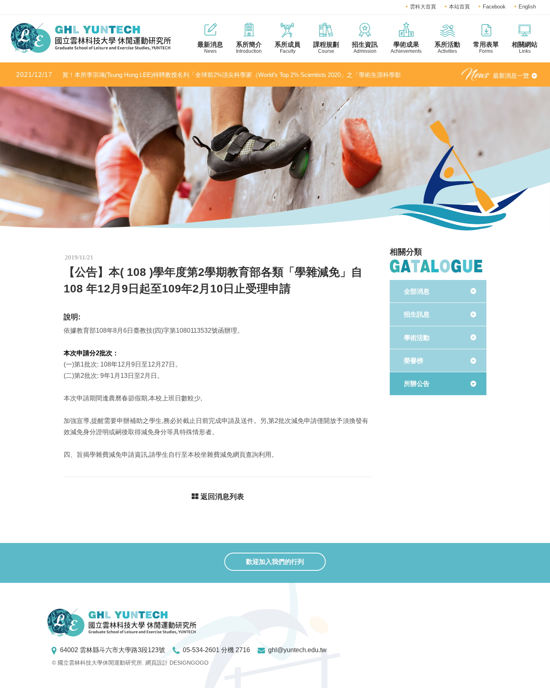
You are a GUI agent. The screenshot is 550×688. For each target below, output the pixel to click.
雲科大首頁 (423, 7)
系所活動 (447, 47)
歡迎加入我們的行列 (275, 561)
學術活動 (417, 337)
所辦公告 (417, 383)
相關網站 (525, 47)
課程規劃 (326, 47)
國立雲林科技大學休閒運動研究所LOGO (90, 38)
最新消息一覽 (511, 75)
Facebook (494, 7)
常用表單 (486, 47)
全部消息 (417, 291)
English (527, 7)
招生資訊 (365, 47)
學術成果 (406, 47)
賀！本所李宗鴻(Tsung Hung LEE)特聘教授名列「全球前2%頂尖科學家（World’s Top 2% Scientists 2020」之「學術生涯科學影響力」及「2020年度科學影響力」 (208, 75)
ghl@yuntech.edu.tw (297, 650)
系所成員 (287, 47)
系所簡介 (249, 47)
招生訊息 (417, 314)
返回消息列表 (221, 497)
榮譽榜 (413, 360)
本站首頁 (459, 7)
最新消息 (210, 47)
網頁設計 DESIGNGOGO (177, 662)
